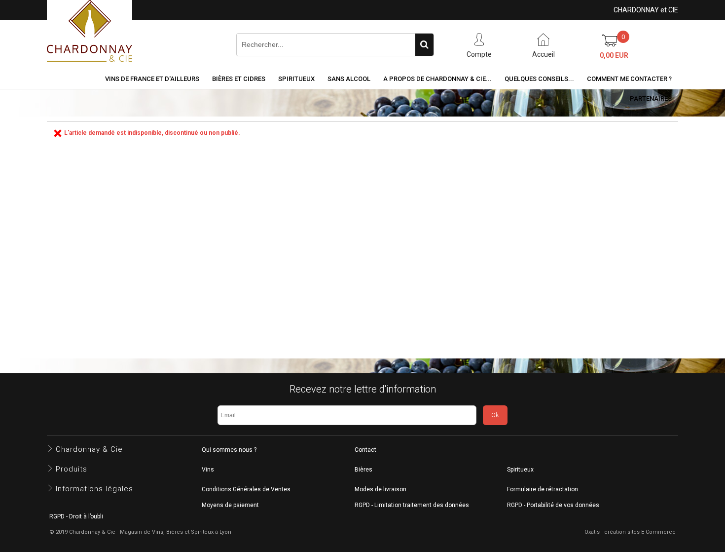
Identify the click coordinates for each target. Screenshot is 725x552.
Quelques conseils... (539, 78)
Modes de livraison (380, 489)
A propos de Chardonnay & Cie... (437, 78)
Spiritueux (296, 78)
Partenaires (651, 98)
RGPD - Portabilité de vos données (553, 505)
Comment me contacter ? (629, 78)
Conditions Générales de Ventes (246, 489)
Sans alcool (348, 78)
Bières (363, 469)
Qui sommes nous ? (229, 449)
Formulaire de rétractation (542, 489)
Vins (208, 469)
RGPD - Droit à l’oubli (76, 516)
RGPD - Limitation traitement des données (412, 505)
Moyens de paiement (230, 505)
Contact (365, 449)
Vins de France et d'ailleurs (152, 78)
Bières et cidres (238, 78)
